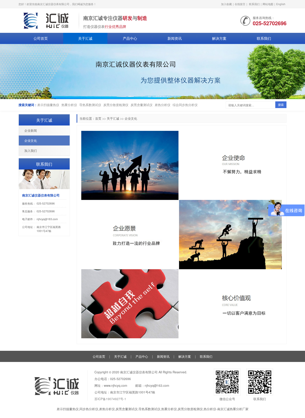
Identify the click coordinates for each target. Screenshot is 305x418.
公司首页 (40, 38)
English (280, 4)
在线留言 (240, 4)
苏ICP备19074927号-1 (110, 399)
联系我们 (254, 4)
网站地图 (268, 4)
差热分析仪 (162, 104)
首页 (98, 118)
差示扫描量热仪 (48, 104)
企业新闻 (30, 130)
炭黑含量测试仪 (141, 104)
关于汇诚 (85, 38)
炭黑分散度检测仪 (115, 104)
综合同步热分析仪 (185, 104)
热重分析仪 (69, 104)
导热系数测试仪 (90, 104)
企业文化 (131, 118)
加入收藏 (226, 4)
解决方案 (219, 38)
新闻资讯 (174, 38)
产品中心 (130, 38)
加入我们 (30, 150)
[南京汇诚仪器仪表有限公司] (46, 20)
